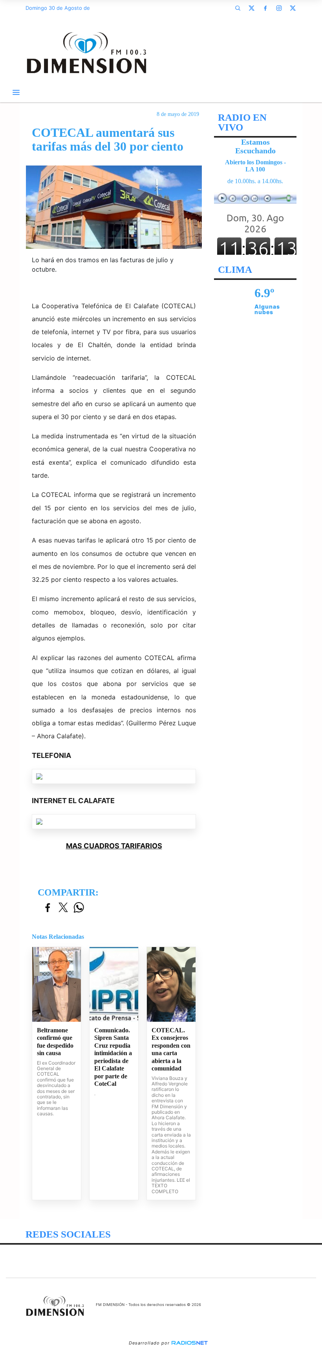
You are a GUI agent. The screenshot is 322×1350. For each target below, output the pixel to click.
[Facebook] (265, 8)
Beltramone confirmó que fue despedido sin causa (55, 1042)
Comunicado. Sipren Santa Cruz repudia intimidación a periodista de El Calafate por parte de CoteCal (113, 1057)
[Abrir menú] (16, 92)
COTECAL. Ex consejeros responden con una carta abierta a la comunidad (171, 1049)
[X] (251, 8)
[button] (237, 8)
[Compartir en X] (63, 907)
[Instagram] (278, 8)
